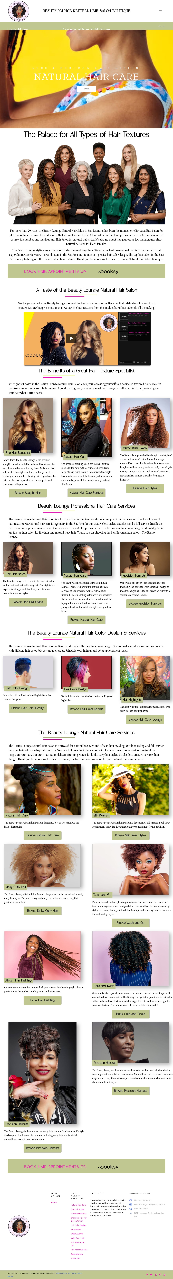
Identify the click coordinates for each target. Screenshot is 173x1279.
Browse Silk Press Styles (130, 835)
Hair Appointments (79, 1250)
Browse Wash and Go (130, 923)
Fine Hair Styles (77, 1209)
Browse (86, 89)
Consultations (77, 1254)
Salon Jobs (75, 1258)
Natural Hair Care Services (86, 493)
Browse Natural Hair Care (86, 620)
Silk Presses (76, 1229)
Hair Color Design (78, 1225)
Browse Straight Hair (28, 493)
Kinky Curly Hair (77, 1238)
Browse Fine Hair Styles (28, 602)
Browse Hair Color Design (27, 708)
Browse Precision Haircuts (145, 603)
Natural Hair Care (78, 1205)
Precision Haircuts (78, 1213)
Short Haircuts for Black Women (78, 1219)
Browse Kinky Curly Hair (42, 911)
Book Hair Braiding (42, 1000)
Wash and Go (77, 1234)
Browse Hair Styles (145, 488)
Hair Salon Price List (77, 1244)
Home (161, 26)
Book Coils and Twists (130, 1014)
